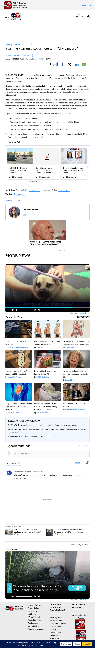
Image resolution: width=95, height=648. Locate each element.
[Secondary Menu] (8, 16)
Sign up (85, 446)
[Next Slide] (87, 164)
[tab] (13, 463)
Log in (79, 446)
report (85, 478)
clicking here (13, 432)
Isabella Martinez (14, 55)
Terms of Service (34, 605)
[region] (47, 495)
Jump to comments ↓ (13, 200)
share (80, 478)
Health (24, 190)
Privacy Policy (33, 608)
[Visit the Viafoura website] (84, 545)
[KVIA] (19, 16)
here (52, 436)
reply (16, 478)
